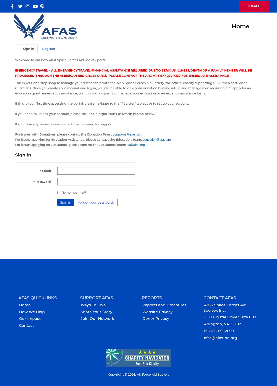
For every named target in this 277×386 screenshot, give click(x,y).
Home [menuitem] (240, 26)
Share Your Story (96, 312)
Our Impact (30, 318)
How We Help (32, 312)
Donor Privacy (155, 318)
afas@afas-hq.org (220, 338)
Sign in (65, 202)
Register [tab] (48, 49)
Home (25, 305)
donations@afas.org (127, 134)
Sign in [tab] (28, 49)
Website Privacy (157, 312)
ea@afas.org (136, 145)
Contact (26, 325)
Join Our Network (97, 318)
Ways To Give (93, 305)
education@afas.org (157, 139)
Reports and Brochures (164, 305)
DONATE (254, 6)
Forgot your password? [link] (96, 202)
